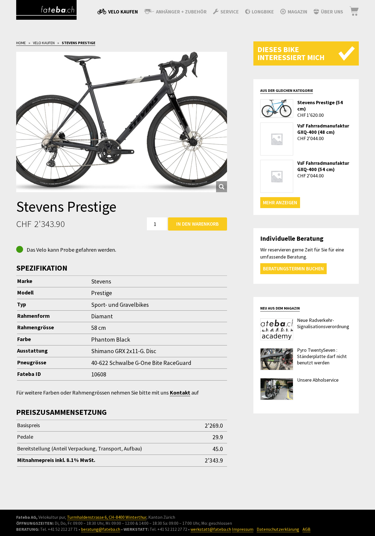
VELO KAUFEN (44, 42)
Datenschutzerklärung (278, 529)
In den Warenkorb (197, 224)
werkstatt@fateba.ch (211, 529)
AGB (306, 529)
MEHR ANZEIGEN (280, 202)
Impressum (242, 529)
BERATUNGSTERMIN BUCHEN (293, 268)
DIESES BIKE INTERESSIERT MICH (291, 53)
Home (21, 42)
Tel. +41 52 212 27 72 (168, 529)
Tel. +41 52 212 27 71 (59, 529)
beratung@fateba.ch (100, 529)
